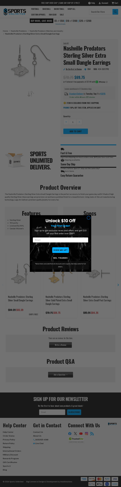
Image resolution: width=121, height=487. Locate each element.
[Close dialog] (88, 217)
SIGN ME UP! (60, 250)
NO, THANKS (60, 258)
